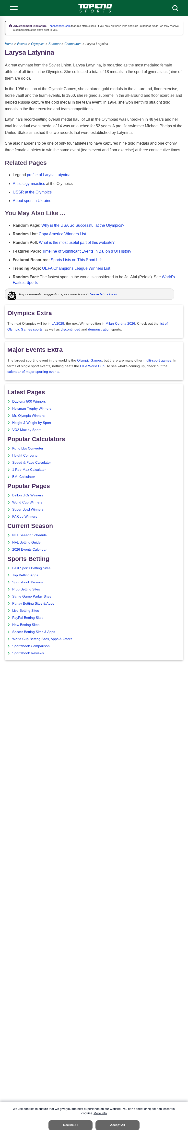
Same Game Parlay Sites (31, 596)
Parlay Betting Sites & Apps (33, 603)
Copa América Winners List (62, 234)
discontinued (70, 329)
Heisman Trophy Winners (31, 408)
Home (9, 44)
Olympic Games (89, 360)
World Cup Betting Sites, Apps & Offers (42, 639)
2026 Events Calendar (29, 549)
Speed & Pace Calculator (31, 462)
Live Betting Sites (25, 610)
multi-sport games (157, 360)
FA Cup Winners (24, 516)
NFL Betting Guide (26, 542)
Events (22, 44)
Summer (54, 44)
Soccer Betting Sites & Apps (33, 632)
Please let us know (102, 294)
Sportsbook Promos (27, 582)
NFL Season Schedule (29, 535)
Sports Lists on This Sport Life (77, 260)
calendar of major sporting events (33, 372)
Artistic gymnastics (29, 184)
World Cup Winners (27, 502)
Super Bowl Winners (28, 509)
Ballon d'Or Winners (27, 495)
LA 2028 (57, 323)
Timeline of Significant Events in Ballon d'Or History (86, 251)
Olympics (38, 44)
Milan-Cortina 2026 (120, 323)
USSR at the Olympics (32, 192)
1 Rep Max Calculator (29, 469)
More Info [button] (100, 1113)
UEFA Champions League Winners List (76, 268)
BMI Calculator (23, 477)
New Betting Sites (25, 625)
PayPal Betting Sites (27, 618)
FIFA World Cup (92, 366)
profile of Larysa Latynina (48, 175)
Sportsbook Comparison (31, 646)
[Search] (175, 8)
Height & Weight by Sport (31, 423)
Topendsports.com (58, 25)
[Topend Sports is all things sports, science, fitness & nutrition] (95, 8)
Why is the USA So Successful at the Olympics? (82, 225)
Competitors (73, 44)
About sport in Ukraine (32, 201)
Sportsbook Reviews (28, 653)
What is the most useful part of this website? (77, 242)
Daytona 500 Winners (29, 401)
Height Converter (25, 455)
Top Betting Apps (25, 575)
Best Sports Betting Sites (31, 568)
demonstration (99, 329)
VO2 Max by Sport (26, 430)
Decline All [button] (70, 1125)
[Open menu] (14, 8)
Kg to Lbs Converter (27, 448)
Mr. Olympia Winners (28, 416)
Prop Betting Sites (26, 589)
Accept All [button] (117, 1125)
